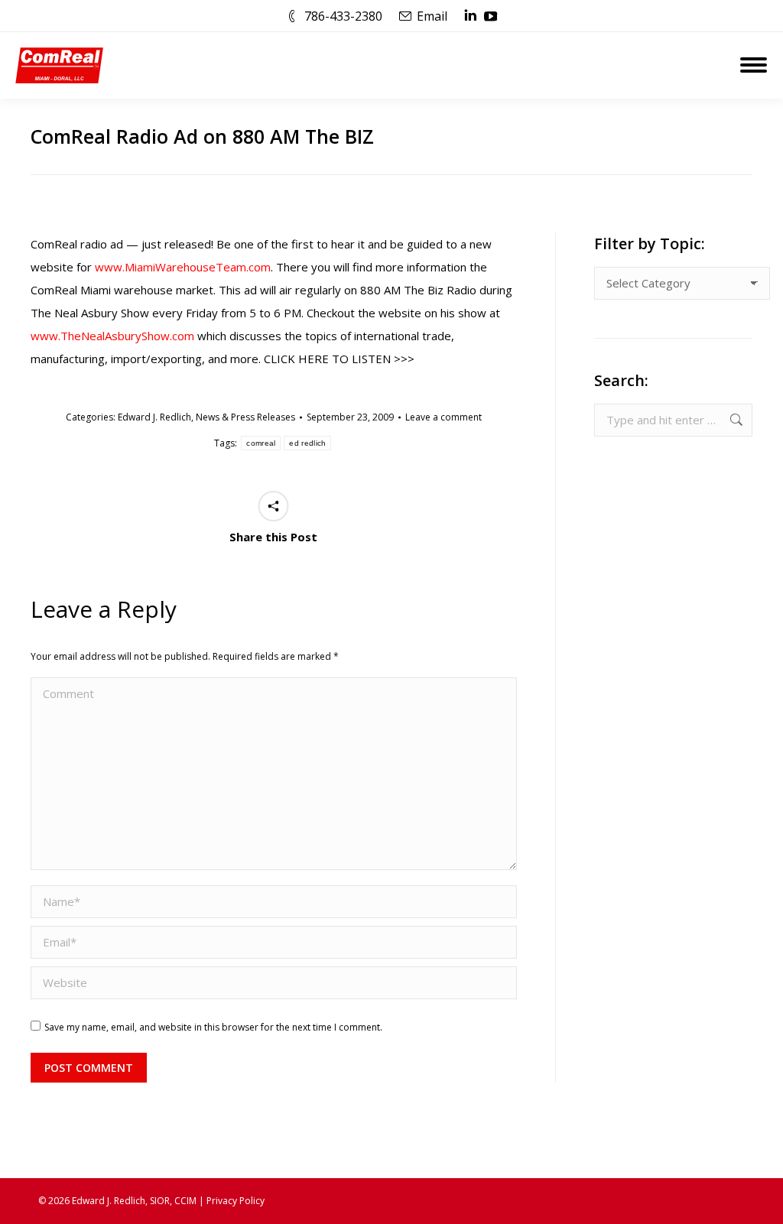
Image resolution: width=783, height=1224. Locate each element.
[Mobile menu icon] (753, 65)
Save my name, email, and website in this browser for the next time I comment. (213, 1027)
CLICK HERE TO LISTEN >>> (339, 358)
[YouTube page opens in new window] (491, 16)
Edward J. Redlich (154, 417)
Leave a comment (443, 417)
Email (432, 16)
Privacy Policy (235, 1200)
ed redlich (307, 443)
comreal (260, 443)
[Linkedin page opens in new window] (470, 16)
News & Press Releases (245, 417)
